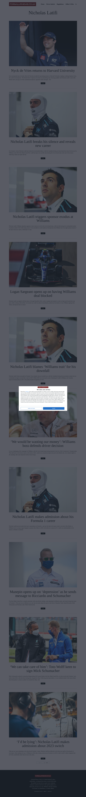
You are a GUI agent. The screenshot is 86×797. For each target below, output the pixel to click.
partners (27, 391)
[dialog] (43, 398)
